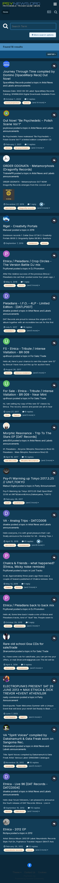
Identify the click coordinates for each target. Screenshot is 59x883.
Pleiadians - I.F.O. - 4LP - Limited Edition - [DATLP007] (26, 305)
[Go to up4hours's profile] (6, 341)
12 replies (33, 846)
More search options (43, 35)
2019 (32, 230)
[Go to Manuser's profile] (6, 219)
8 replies (28, 411)
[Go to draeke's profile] (6, 296)
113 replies (35, 808)
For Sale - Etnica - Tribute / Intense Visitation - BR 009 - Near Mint (28, 392)
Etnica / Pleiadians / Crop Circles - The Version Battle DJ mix (27, 263)
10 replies (34, 762)
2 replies (30, 99)
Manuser (7, 230)
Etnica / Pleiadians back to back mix (28, 605)
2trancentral (9, 651)
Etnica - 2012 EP (14, 829)
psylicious (8, 128)
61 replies (28, 541)
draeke (6, 310)
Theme (16, 872)
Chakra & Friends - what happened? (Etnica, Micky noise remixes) (28, 564)
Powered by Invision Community (29, 878)
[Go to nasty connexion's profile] (6, 679)
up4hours (8, 356)
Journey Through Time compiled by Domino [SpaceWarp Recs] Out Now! (29, 75)
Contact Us (29, 872)
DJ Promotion (37, 268)
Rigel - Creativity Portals (20, 226)
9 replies (27, 664)
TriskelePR (8, 173)
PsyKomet (8, 268)
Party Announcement (45, 486)
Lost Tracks (36, 570)
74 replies (29, 457)
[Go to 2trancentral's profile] (6, 636)
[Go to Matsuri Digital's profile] (6, 471)
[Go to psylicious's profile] (6, 113)
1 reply (32, 204)
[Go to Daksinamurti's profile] (6, 727)
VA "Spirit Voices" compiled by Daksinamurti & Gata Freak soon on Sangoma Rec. (28, 738)
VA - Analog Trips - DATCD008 (24, 520)
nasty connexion (11, 697)
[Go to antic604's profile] (6, 426)
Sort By (51, 54)
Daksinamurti (9, 746)
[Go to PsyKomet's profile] (6, 254)
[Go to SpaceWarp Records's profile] (6, 64)
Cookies (42, 872)
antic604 (7, 440)
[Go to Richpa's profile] (6, 822)
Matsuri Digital (10, 486)
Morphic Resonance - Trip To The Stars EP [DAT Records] (27, 435)
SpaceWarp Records (13, 82)
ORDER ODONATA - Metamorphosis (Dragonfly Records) (28, 167)
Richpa (6, 833)
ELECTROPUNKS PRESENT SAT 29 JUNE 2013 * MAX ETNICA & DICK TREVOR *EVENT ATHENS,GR (28, 689)
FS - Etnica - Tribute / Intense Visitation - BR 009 (24, 350)
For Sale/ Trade (38, 356)
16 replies (27, 327)
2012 (30, 833)
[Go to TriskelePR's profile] (6, 158)
